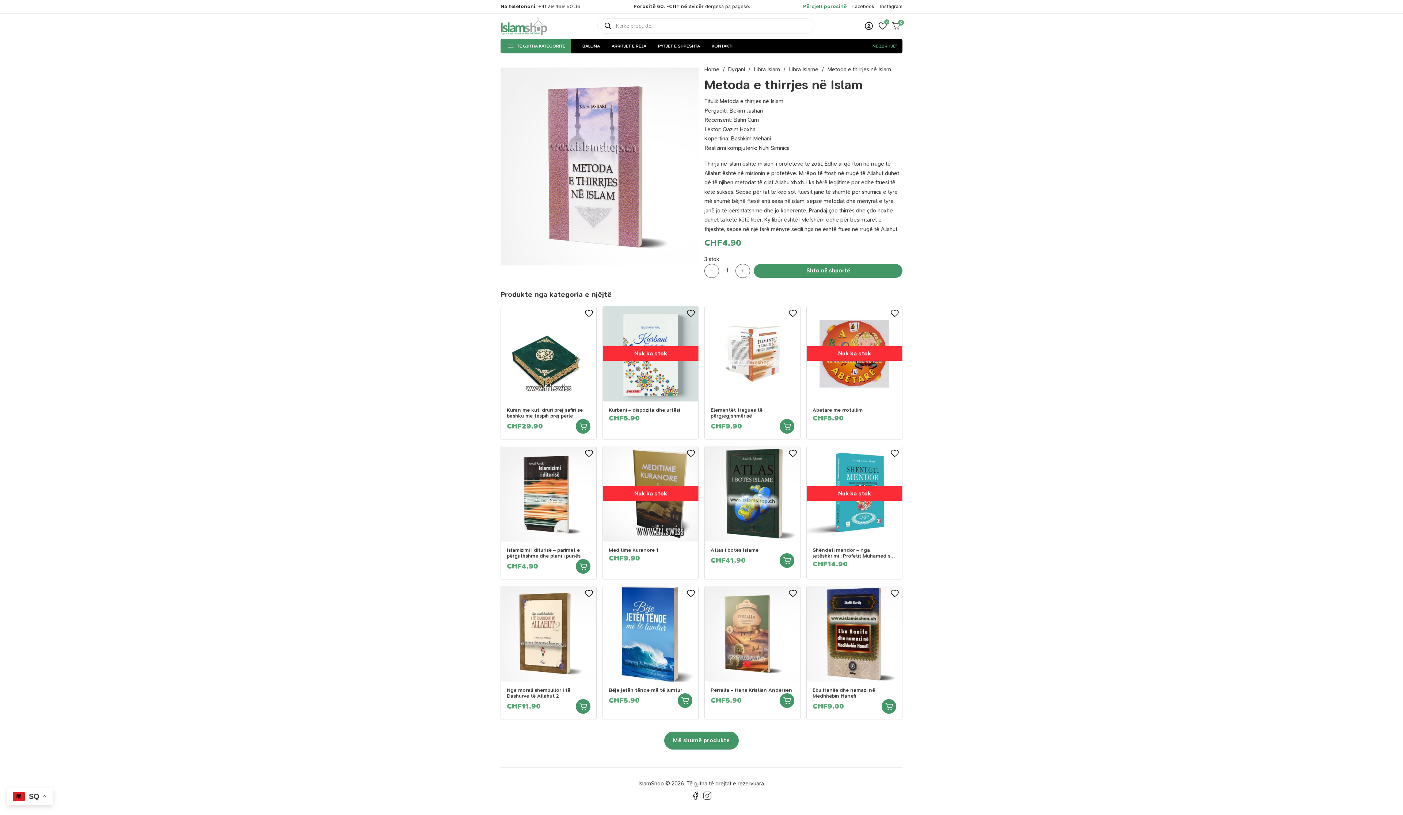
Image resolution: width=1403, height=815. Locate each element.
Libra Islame (803, 69)
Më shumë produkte (701, 740)
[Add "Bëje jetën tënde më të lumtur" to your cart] (685, 700)
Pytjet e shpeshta (679, 46)
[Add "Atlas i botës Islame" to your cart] (787, 560)
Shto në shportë (828, 270)
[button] (882, 26)
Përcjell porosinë (825, 6)
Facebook (863, 6)
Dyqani (736, 69)
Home (711, 69)
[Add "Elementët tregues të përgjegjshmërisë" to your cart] (787, 426)
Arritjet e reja (629, 46)
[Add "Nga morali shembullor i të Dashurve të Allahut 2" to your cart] (583, 706)
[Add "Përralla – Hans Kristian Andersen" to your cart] (787, 700)
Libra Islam (767, 69)
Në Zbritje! (884, 46)
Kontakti (722, 46)
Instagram (891, 6)
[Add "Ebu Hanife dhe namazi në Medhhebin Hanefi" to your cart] (889, 706)
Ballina (591, 46)
